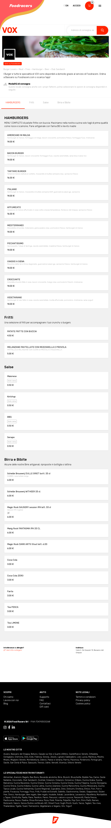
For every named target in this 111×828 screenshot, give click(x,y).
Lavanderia (69, 794)
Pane (30, 797)
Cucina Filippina (81, 783)
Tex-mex (96, 803)
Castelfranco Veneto (78, 754)
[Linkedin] (13, 727)
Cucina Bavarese (21, 783)
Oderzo (43, 760)
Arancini (17, 777)
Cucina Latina (38, 786)
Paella (24, 797)
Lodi (79, 757)
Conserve (69, 780)
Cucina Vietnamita (25, 789)
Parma (66, 760)
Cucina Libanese (53, 786)
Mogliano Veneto (18, 760)
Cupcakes (55, 789)
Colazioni (50, 780)
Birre (60, 777)
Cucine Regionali (42, 789)
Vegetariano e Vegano (50, 806)
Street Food (53, 803)
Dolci (63, 789)
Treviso (41, 762)
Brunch (66, 777)
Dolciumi (71, 789)
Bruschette (76, 777)
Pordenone (85, 760)
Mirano (6, 760)
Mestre (100, 757)
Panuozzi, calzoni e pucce (61, 797)
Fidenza (38, 757)
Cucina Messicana (88, 786)
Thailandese (9, 806)
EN (67, 5)
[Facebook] (9, 727)
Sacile (6, 762)
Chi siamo (8, 697)
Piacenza (74, 760)
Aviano (6, 754)
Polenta (58, 800)
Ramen (95, 800)
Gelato (82, 791)
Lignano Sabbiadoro (67, 757)
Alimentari (8, 777)
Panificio (38, 797)
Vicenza (62, 762)
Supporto (44, 697)
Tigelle (18, 806)
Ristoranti (7, 803)
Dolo (26, 757)
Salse (46, 102)
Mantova (92, 757)
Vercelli (54, 762)
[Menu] (99, 6)
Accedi (77, 5)
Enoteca (79, 789)
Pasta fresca (90, 797)
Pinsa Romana (36, 800)
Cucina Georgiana (98, 783)
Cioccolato (17, 780)
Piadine (25, 800)
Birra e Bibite (64, 102)
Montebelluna (33, 760)
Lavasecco (80, 794)
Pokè (52, 800)
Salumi (16, 803)
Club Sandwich (30, 780)
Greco (11, 794)
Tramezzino (33, 806)
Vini (63, 806)
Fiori (93, 789)
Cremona (19, 757)
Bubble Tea (87, 777)
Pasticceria (8, 800)
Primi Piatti (86, 800)
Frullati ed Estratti (48, 791)
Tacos (81, 803)
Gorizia (46, 757)
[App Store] (11, 738)
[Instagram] (5, 727)
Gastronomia (72, 791)
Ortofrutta (16, 797)
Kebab (60, 794)
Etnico (87, 789)
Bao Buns (34, 777)
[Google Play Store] (29, 738)
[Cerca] (102, 30)
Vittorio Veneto (74, 762)
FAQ (42, 700)
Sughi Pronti (65, 803)
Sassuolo (32, 762)
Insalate (52, 794)
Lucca (84, 757)
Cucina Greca (9, 786)
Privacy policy (83, 700)
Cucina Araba (88, 780)
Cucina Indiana (24, 786)
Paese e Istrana (55, 760)
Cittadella (93, 754)
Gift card (44, 706)
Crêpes (78, 780)
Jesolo (53, 757)
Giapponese (92, 791)
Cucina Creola (67, 783)
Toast (24, 806)
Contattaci (45, 703)
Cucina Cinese (37, 783)
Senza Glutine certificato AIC (34, 803)
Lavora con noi (11, 700)
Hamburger (20, 794)
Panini (45, 797)
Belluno (34, 754)
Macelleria (91, 794)
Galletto (61, 791)
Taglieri (88, 803)
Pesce (18, 800)
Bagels (25, 777)
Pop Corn (76, 800)
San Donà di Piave (18, 762)
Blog (5, 703)
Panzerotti (78, 797)
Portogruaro (96, 760)
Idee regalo (31, 794)
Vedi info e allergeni (14, 650)
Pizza (46, 800)
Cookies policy (83, 703)
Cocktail (41, 780)
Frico (32, 791)
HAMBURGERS (13, 102)
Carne (96, 777)
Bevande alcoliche (48, 777)
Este (31, 757)
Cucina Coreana (52, 783)
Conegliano (8, 757)
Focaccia (14, 791)
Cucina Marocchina (70, 786)
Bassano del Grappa (20, 754)
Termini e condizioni (86, 697)
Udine (47, 762)
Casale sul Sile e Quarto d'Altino (53, 754)
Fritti (31, 102)
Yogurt (69, 806)
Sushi (75, 803)
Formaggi (24, 791)
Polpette (67, 800)
